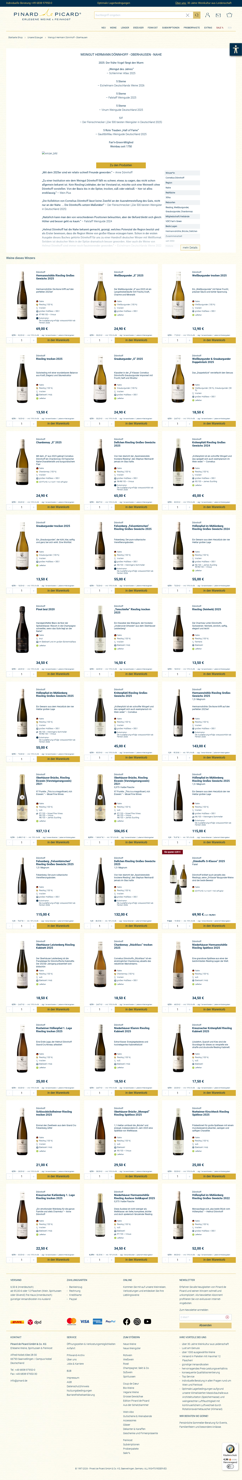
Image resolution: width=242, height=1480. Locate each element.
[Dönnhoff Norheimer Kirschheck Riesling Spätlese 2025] (178, 1137)
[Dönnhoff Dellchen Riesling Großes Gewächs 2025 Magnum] (100, 886)
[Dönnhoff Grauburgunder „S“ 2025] (100, 384)
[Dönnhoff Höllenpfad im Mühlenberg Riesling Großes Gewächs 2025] (22, 719)
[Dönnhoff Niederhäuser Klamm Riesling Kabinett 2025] (100, 1053)
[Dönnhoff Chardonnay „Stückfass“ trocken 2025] (100, 970)
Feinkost (153, 27)
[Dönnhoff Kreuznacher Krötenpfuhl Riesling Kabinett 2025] (178, 1053)
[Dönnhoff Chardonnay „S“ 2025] (22, 468)
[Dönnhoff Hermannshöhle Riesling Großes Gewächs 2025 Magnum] (178, 718)
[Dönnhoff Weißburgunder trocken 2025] (178, 301)
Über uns (72, 1359)
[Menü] (236, 1445)
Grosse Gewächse (133, 1396)
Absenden (205, 1325)
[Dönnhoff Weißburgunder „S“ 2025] (100, 301)
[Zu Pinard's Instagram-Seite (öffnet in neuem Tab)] (137, 1322)
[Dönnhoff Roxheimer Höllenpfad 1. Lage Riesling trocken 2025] (22, 1053)
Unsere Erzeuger (35, 37)
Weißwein (128, 1359)
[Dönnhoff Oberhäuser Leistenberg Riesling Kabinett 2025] (22, 970)
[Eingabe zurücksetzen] (187, 15)
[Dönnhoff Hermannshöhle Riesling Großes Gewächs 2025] (22, 301)
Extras (208, 27)
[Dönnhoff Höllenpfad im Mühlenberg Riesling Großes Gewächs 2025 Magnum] (178, 803)
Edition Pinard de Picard (136, 1400)
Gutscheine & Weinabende (137, 1416)
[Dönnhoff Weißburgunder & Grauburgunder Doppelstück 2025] (178, 384)
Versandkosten (51, 335)
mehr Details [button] (190, 247)
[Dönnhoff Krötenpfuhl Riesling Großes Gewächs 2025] (100, 718)
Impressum (73, 1377)
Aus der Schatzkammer (136, 1405)
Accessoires (129, 1420)
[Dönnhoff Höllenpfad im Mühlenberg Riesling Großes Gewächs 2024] (178, 551)
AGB (69, 1382)
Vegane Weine (131, 1392)
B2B (230, 27)
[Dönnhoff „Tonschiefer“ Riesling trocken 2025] (100, 635)
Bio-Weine (128, 1388)
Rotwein (127, 1355)
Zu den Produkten (121, 165)
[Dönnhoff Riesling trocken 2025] (22, 384)
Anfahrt (71, 1348)
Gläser (126, 1424)
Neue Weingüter (132, 1348)
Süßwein (128, 1372)
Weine (113, 27)
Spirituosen (129, 1376)
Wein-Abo (128, 1411)
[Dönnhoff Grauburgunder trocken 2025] (22, 551)
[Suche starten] (196, 15)
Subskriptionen (170, 27)
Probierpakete (192, 27)
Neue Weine (129, 1344)
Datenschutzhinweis (78, 1386)
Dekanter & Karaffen (134, 1429)
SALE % (219, 27)
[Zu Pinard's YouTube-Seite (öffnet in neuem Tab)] (147, 1322)
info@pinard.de (18, 1380)
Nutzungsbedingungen (79, 1390)
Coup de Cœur (131, 1383)
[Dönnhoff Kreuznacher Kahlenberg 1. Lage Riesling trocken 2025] (22, 1220)
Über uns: (181, 3)
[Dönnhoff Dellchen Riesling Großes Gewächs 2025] (100, 468)
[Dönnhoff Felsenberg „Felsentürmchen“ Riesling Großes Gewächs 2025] (100, 551)
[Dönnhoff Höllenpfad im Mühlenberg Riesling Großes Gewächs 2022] (178, 1220)
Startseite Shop (15, 37)
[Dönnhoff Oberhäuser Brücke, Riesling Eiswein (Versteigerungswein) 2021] (22, 803)
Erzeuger (138, 27)
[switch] (230, 1466)
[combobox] (147, 15)
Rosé (126, 1363)
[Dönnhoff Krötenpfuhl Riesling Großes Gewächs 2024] (178, 468)
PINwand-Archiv (76, 1355)
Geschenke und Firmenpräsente (140, 1433)
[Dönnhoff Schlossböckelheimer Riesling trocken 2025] (22, 1137)
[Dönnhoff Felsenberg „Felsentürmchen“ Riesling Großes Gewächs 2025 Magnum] (22, 886)
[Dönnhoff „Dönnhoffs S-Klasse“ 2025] (178, 886)
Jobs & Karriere (75, 1363)
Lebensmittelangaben (66, 335)
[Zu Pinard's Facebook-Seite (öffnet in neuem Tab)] (126, 1322)
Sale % (126, 1453)
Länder (125, 27)
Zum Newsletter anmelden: (194, 1309)
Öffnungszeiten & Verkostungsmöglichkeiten (91, 1344)
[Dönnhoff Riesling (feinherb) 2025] (178, 635)
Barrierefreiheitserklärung (81, 1394)
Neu (104, 27)
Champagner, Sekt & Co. (136, 1368)
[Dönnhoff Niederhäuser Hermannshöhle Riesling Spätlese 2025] (178, 970)
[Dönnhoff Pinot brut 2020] (22, 635)
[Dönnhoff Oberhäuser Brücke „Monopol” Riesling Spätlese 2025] (100, 1137)
